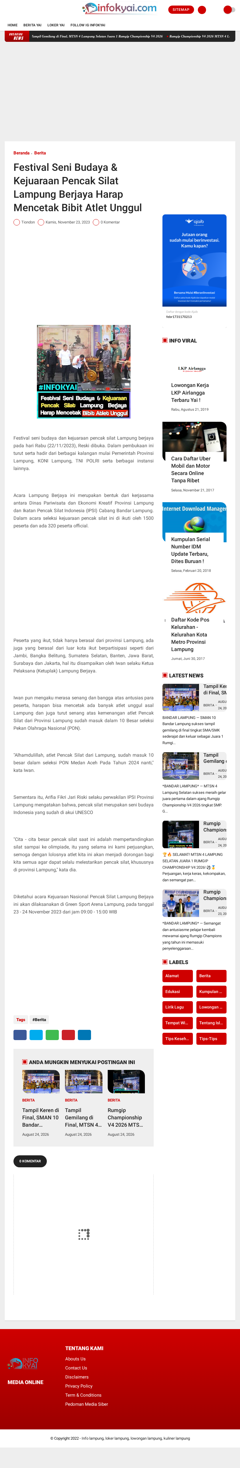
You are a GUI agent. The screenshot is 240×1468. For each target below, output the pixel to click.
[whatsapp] (52, 1035)
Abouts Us (75, 1359)
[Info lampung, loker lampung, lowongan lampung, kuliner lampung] (120, 16)
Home (13, 25)
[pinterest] (68, 1035)
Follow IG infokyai (88, 25)
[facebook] (6, 10)
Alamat (172, 975)
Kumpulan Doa (213, 991)
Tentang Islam (212, 1022)
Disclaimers (77, 1377)
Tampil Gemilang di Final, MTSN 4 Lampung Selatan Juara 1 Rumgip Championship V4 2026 (79, 36)
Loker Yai (56, 25)
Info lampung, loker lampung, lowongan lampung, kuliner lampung (136, 1438)
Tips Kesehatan (179, 1038)
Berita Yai (32, 25)
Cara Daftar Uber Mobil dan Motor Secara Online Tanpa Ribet (190, 469)
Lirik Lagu (174, 1007)
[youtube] (30, 10)
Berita (40, 153)
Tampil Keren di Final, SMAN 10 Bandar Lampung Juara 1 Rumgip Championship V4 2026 (40, 1118)
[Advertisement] (120, 91)
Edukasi (172, 991)
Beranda (21, 153)
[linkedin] (84, 1035)
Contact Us (76, 1368)
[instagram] (22, 10)
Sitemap (181, 10)
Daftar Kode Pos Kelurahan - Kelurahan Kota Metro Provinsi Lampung (190, 634)
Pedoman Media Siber (86, 1404)
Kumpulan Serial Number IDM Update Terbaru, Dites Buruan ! (190, 550)
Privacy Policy (78, 1386)
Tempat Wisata (179, 1022)
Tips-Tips (208, 1038)
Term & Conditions (83, 1395)
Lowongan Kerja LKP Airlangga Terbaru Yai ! (190, 392)
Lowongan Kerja (213, 1007)
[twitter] (14, 10)
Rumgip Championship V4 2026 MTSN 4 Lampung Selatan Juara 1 (126, 1118)
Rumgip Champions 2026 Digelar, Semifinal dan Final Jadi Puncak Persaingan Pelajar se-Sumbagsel (218, 895)
